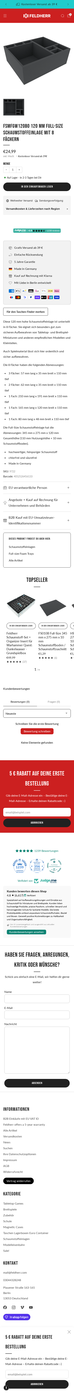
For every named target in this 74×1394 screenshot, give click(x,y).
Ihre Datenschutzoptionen (19, 1154)
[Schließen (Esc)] (69, 1332)
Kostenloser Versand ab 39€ (32, 156)
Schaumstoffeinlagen (22, 546)
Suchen (8, 1148)
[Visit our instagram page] (13, 1307)
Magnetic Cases (13, 1227)
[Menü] (5, 16)
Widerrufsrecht (13, 1171)
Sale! (6, 1250)
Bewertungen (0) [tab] (20, 701)
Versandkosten (12, 1136)
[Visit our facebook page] (5, 1307)
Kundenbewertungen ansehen (26, 932)
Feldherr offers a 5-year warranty (24, 1124)
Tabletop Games (13, 1203)
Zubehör (8, 1215)
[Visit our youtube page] (31, 1307)
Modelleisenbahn (14, 1244)
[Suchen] (62, 16)
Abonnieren (37, 1384)
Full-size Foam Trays (21, 553)
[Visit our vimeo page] (22, 1307)
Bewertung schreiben (37, 731)
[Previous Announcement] (6, 4)
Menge (6, 164)
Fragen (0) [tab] (54, 701)
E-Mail (8, 1007)
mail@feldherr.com (15, 1272)
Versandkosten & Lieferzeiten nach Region (33, 208)
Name (8, 991)
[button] (6, 1387)
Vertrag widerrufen (18, 1181)
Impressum (10, 1160)
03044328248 (12, 1280)
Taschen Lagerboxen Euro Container (25, 1233)
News (6, 1142)
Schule (7, 1221)
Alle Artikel (16, 560)
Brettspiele (10, 1209)
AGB (6, 1165)
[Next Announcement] (68, 4)
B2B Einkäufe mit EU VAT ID (21, 1118)
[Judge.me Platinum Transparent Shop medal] (37, 866)
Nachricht (10, 1024)
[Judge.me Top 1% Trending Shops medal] (54, 866)
